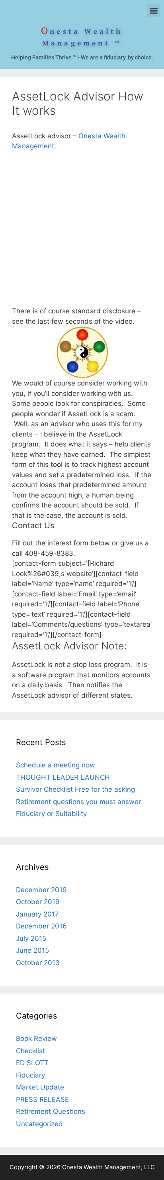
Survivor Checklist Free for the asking (75, 789)
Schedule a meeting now (55, 765)
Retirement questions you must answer (78, 802)
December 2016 (41, 926)
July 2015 (31, 938)
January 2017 (37, 914)
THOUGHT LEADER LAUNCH (63, 777)
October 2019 (38, 902)
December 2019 (41, 890)
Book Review (36, 1038)
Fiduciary (30, 1075)
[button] (153, 10)
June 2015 (32, 950)
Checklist (30, 1051)
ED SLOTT (32, 1063)
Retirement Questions (50, 1111)
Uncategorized (39, 1124)
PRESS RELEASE (42, 1099)
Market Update (40, 1087)
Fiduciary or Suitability (51, 814)
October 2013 (38, 963)
